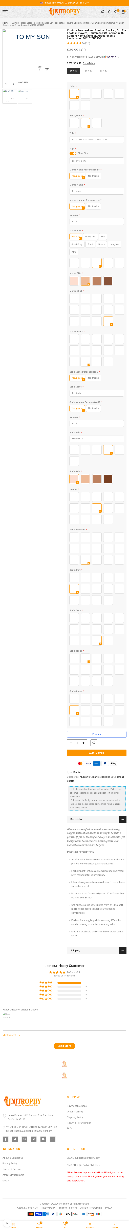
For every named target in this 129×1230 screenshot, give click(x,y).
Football (119, 777)
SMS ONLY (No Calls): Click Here (83, 1165)
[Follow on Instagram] (24, 1139)
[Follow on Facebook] (6, 1139)
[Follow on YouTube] (43, 1139)
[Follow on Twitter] (15, 1139)
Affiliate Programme (13, 1175)
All (81, 777)
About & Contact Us (13, 1157)
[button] (74, 43)
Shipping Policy (75, 1117)
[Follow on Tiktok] (53, 1139)
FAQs (70, 1128)
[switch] (73, 153)
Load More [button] (64, 1045)
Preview (96, 734)
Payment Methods (77, 1106)
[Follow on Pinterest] (34, 1139)
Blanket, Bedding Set (103, 777)
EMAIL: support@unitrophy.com (83, 1157)
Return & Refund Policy (79, 1122)
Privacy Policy (10, 1163)
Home (5, 23)
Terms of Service (12, 1169)
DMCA (6, 1180)
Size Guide (89, 63)
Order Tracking (75, 1111)
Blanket (77, 772)
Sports (70, 781)
